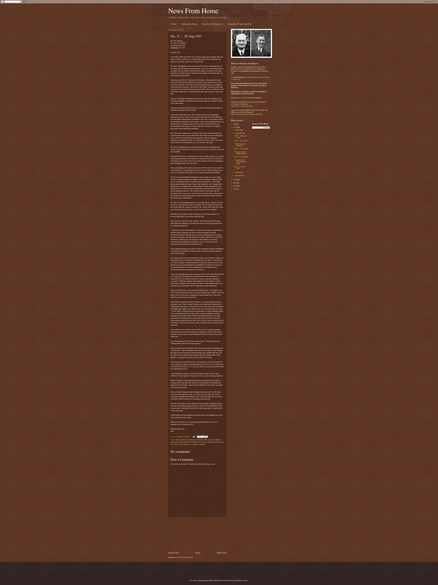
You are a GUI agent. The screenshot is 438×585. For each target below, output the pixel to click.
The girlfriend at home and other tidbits (241, 161)
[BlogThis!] (200, 437)
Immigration (174, 442)
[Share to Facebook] (204, 437)
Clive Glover (190, 440)
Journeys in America (241, 98)
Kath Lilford (188, 442)
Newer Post (173, 553)
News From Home (193, 10)
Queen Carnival (218, 442)
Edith (205, 440)
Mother (210, 442)
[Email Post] (194, 437)
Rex (172, 444)
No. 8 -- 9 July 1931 (241, 141)
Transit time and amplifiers (240, 145)
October (238, 172)
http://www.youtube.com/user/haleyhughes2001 (246, 114)
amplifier (182, 440)
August (237, 130)
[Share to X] (202, 437)
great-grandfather (250, 69)
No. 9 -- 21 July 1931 (241, 149)
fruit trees (211, 440)
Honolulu (218, 440)
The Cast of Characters (212, 23)
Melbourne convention (200, 442)
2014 (235, 186)
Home (174, 23)
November (238, 175)
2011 (235, 127)
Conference (199, 440)
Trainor (180, 444)
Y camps (194, 444)
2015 (235, 189)
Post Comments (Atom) (185, 557)
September (239, 133)
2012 (235, 179)
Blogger (245, 580)
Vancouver (187, 444)
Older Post (221, 553)
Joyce (181, 442)
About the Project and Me (239, 23)
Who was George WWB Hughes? (240, 152)
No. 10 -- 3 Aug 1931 (241, 157)
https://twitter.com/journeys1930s (242, 106)
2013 (235, 183)
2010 (235, 124)
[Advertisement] (197, 534)
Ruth (175, 444)
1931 (177, 440)
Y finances (201, 444)
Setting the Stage (189, 23)
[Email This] (198, 437)
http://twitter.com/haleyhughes (257, 102)
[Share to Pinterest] (207, 437)
